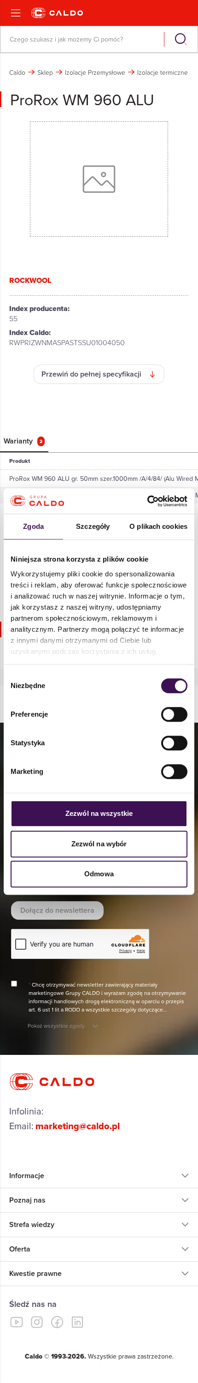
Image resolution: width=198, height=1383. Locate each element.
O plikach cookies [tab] (158, 526)
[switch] (174, 714)
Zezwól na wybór (99, 844)
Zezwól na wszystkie (99, 813)
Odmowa (99, 874)
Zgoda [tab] (33, 526)
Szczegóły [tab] (93, 526)
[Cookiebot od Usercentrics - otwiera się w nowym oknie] (147, 501)
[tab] (24, 441)
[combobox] (83, 39)
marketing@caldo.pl (77, 1126)
